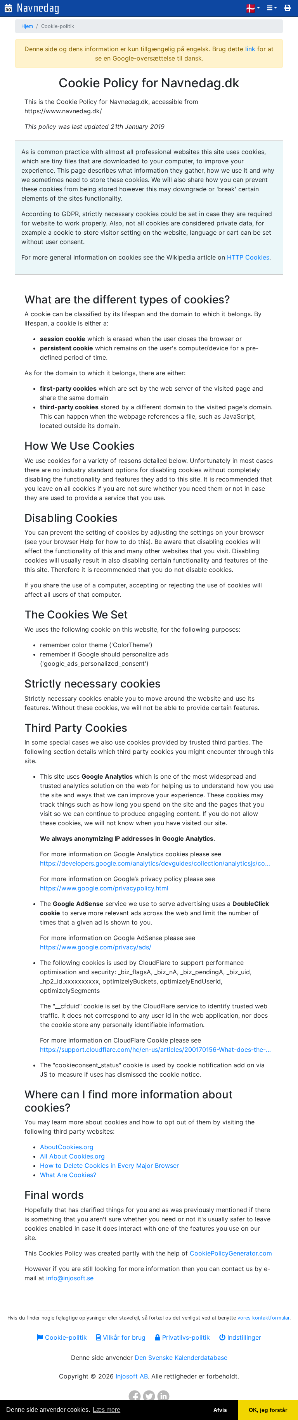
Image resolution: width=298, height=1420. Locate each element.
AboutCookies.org (67, 1147)
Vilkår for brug (123, 1337)
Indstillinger (243, 1337)
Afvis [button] (220, 1410)
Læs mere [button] (106, 1409)
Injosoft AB (132, 1376)
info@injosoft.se (70, 1278)
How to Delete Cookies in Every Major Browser (109, 1165)
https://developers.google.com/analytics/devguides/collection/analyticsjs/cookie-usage (157, 863)
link (250, 49)
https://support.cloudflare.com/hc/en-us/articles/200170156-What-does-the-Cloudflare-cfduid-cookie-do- (157, 1049)
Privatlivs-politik (185, 1337)
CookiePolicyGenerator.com (231, 1253)
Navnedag (38, 8)
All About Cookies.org (72, 1156)
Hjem (27, 26)
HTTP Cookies (248, 257)
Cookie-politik (65, 1337)
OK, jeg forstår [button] (268, 1410)
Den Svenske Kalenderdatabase (181, 1357)
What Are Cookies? (68, 1175)
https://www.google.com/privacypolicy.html (104, 888)
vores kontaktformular (263, 1318)
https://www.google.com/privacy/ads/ (95, 947)
